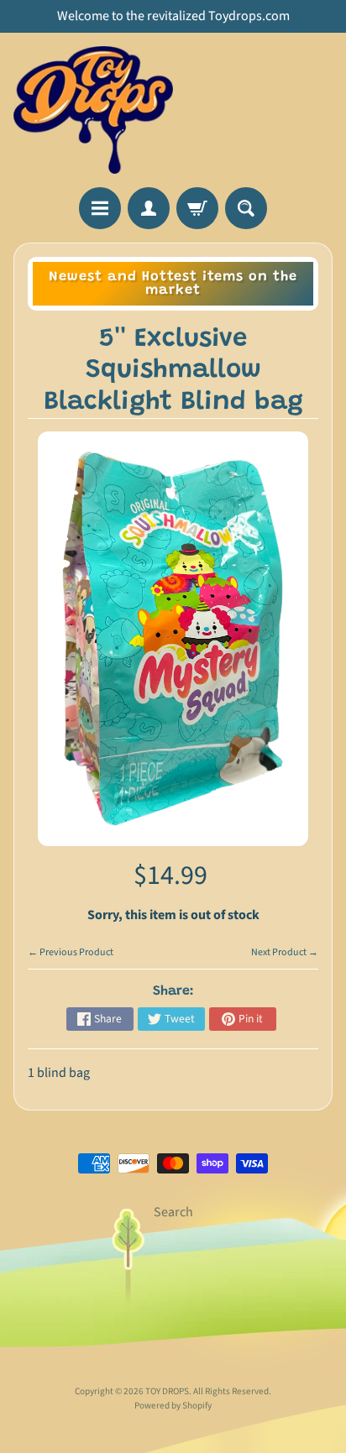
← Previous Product (70, 952)
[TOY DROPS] (93, 110)
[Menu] (100, 208)
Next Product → (284, 952)
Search (173, 1212)
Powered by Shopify (173, 1405)
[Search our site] (246, 208)
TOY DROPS (167, 1391)
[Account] (149, 208)
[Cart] (197, 208)
